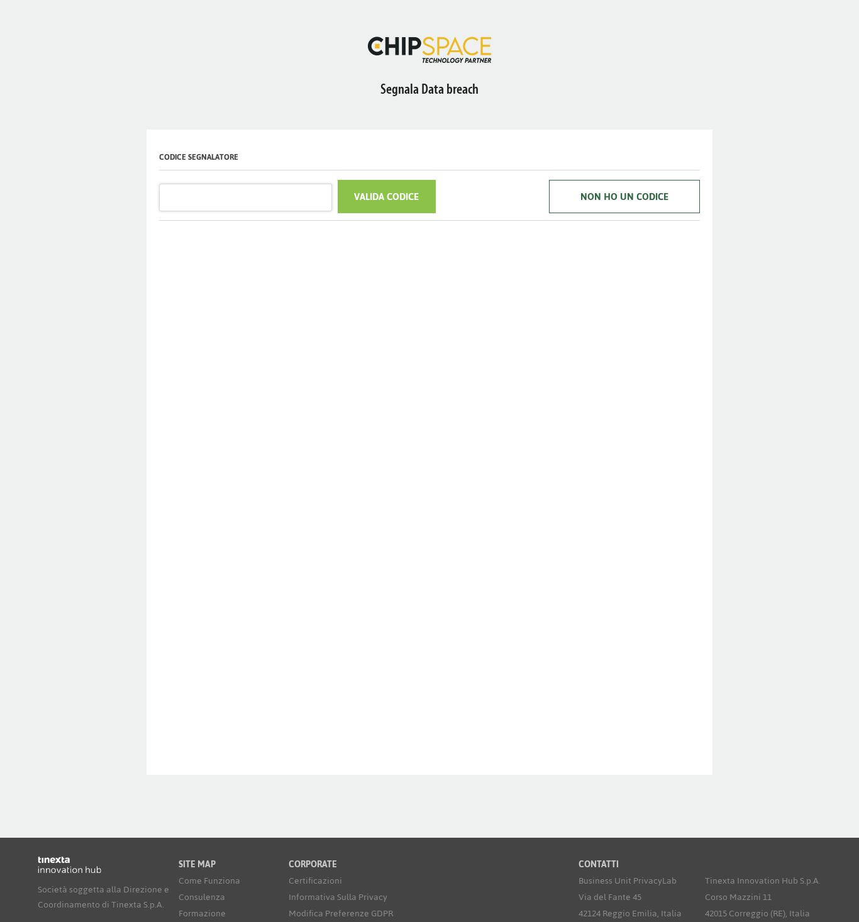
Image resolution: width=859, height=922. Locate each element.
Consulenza (202, 897)
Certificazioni (315, 880)
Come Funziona (209, 880)
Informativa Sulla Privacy (338, 897)
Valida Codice (386, 196)
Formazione (202, 913)
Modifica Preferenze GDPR (341, 913)
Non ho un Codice (624, 196)
